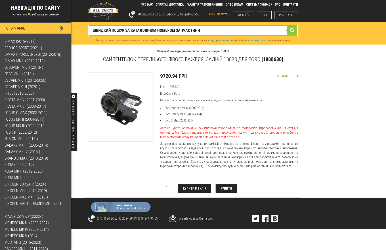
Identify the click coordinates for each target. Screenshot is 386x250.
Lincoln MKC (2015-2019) (25, 190)
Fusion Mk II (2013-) (21, 138)
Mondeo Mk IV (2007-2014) (26, 229)
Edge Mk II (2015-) (19, 73)
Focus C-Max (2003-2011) (25, 112)
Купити (226, 188)
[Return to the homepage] (103, 11)
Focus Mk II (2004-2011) (24, 119)
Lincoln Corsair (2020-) (25, 184)
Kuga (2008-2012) (19, 164)
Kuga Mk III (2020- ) (20, 177)
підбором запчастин (221, 40)
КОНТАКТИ (290, 4)
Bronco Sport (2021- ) (23, 47)
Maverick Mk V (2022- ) (23, 216)
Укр (211, 14)
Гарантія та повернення (205, 4)
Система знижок (259, 4)
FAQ (277, 4)
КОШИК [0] (243, 15)
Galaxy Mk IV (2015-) (22, 151)
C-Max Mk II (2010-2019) (24, 60)
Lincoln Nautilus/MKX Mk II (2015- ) (34, 206)
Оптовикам (234, 4)
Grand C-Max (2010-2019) (26, 158)
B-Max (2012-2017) (20, 41)
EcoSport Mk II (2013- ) (23, 67)
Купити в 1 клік (194, 188)
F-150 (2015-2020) (19, 93)
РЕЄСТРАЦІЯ (286, 15)
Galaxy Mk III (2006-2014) (26, 145)
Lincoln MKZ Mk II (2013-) (26, 197)
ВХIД (264, 15)
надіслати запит (257, 40)
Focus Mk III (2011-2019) (25, 125)
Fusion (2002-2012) (20, 132)
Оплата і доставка (170, 4)
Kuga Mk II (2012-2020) (23, 171)
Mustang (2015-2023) (22, 242)
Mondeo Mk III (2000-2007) (26, 222)
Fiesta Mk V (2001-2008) (24, 99)
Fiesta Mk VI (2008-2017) (25, 106)
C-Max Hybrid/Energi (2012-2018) (32, 54)
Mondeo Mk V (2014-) (22, 235)
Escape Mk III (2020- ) (22, 86)
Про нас (147, 4)
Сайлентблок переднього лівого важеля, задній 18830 (193, 51)
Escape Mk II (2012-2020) (25, 80)
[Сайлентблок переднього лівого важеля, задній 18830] (120, 107)
